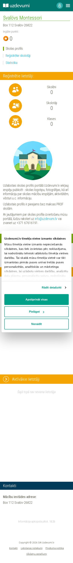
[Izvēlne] (68, 5)
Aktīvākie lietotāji (26, 379)
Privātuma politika (54, 548)
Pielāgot (34, 311)
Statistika (11, 63)
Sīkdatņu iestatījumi (36, 553)
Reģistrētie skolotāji (18, 56)
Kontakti (13, 548)
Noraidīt (36, 324)
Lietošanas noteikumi (31, 548)
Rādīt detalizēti (52, 287)
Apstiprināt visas (36, 299)
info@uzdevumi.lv (46, 219)
